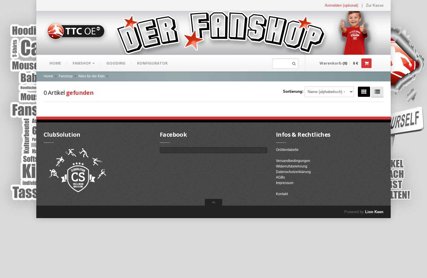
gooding (115, 63)
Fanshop (82, 63)
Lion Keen (374, 212)
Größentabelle (287, 150)
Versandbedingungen (293, 161)
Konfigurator (152, 63)
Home (55, 63)
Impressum (284, 183)
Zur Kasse (374, 5)
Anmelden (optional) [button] (341, 5)
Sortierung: (293, 91)
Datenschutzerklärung (293, 172)
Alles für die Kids (91, 76)
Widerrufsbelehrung (291, 166)
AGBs (280, 177)
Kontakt (282, 194)
